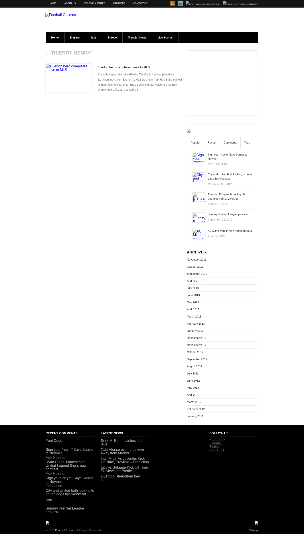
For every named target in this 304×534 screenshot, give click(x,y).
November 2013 (197, 259)
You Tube (217, 450)
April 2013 (193, 309)
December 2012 (197, 338)
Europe (112, 37)
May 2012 (193, 387)
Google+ (216, 443)
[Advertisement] (221, 80)
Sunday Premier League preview (228, 214)
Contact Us (140, 3)
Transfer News (137, 37)
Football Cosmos (65, 530)
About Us (70, 3)
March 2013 (194, 316)
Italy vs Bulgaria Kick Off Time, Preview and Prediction (125, 469)
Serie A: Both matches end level (122, 442)
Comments (230, 142)
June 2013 (193, 295)
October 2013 (195, 266)
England (75, 37)
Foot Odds (54, 441)
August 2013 (194, 281)
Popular (195, 142)
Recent (212, 142)
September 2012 (197, 359)
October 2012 (195, 352)
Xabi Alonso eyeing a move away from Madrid (122, 451)
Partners (119, 3)
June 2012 (193, 380)
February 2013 (196, 323)
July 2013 (193, 288)
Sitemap (254, 530)
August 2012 (194, 366)
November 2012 (197, 345)
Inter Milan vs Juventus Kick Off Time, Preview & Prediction (125, 460)
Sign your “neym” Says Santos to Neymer (69, 451)
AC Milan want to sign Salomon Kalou (230, 231)
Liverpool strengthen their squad (121, 478)
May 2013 (193, 302)
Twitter (214, 447)
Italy (94, 37)
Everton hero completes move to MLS (124, 67)
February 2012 (196, 409)
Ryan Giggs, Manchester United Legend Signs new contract (66, 465)
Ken (49, 499)
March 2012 (194, 402)
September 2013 (197, 273)
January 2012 (195, 416)
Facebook (217, 439)
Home (53, 3)
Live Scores (165, 37)
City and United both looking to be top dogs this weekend (70, 492)
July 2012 (193, 373)
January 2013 (195, 330)
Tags (247, 142)
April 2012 (193, 394)
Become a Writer (94, 3)
